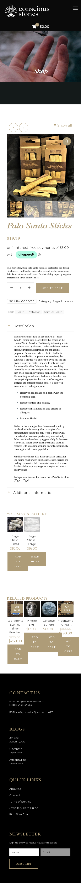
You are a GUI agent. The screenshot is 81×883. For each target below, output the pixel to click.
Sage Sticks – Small (15, 540)
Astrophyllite (17, 759)
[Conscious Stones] (42, 10)
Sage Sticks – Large (32, 540)
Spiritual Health (53, 312)
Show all (64, 125)
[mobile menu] (75, 8)
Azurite (14, 738)
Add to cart (52, 288)
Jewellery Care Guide (23, 808)
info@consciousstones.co (30, 701)
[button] (67, 141)
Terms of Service (20, 801)
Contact (14, 795)
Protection (34, 312)
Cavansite (15, 748)
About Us (15, 788)
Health (20, 312)
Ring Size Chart (19, 814)
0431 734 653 (25, 704)
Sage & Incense (63, 301)
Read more (35, 559)
